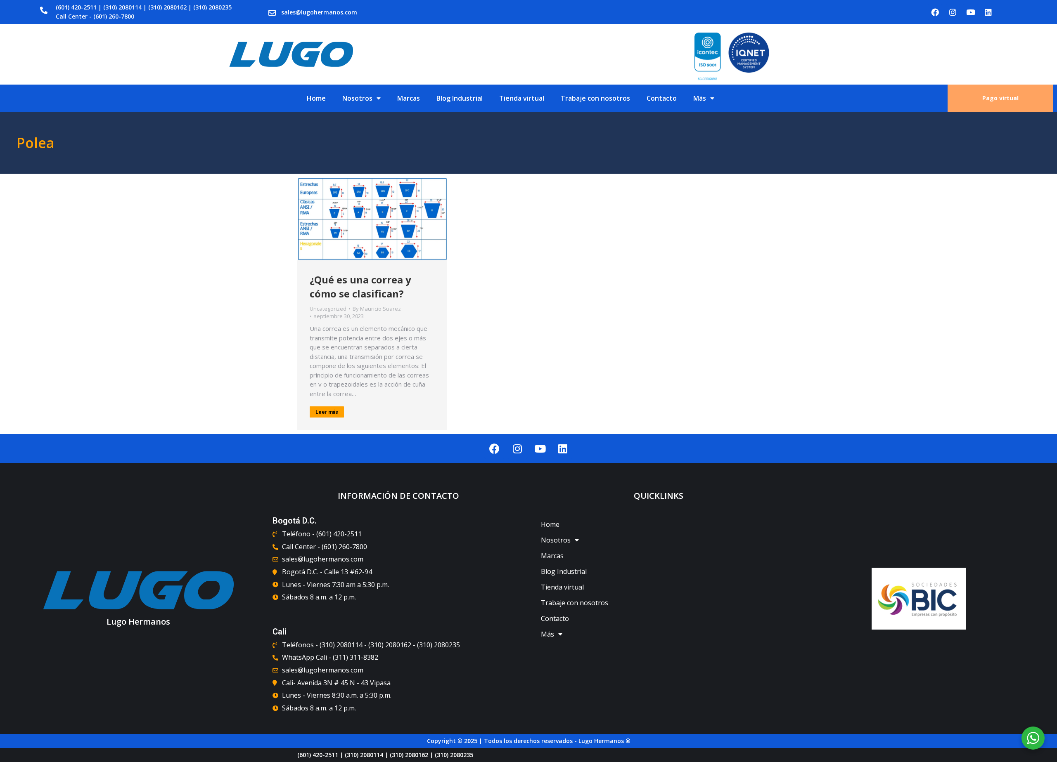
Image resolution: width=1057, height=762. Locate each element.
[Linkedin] (988, 12)
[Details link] (372, 219)
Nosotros (357, 98)
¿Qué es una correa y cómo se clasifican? (360, 286)
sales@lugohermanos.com (319, 12)
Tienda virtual (521, 98)
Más (699, 98)
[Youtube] (971, 12)
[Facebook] (935, 12)
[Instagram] (953, 12)
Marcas (408, 98)
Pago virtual (1000, 98)
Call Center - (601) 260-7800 (95, 16)
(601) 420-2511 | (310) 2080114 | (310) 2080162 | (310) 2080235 (144, 7)
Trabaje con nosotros (595, 98)
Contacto (662, 98)
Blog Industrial (459, 98)
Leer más (326, 412)
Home (316, 98)
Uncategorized (328, 308)
